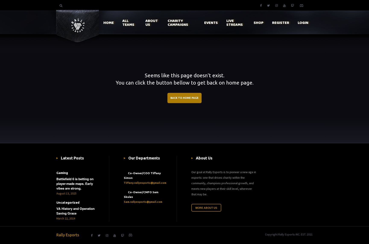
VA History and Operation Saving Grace (75, 211)
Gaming (62, 173)
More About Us (206, 208)
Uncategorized (67, 202)
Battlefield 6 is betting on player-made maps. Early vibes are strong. (75, 184)
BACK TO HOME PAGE (184, 97)
